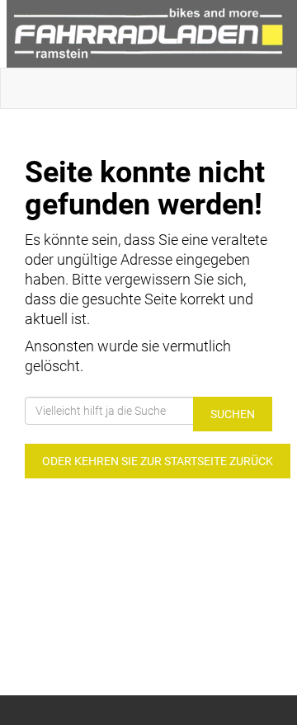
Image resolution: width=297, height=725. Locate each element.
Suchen (232, 414)
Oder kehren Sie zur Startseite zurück (157, 461)
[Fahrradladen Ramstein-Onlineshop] (152, 34)
